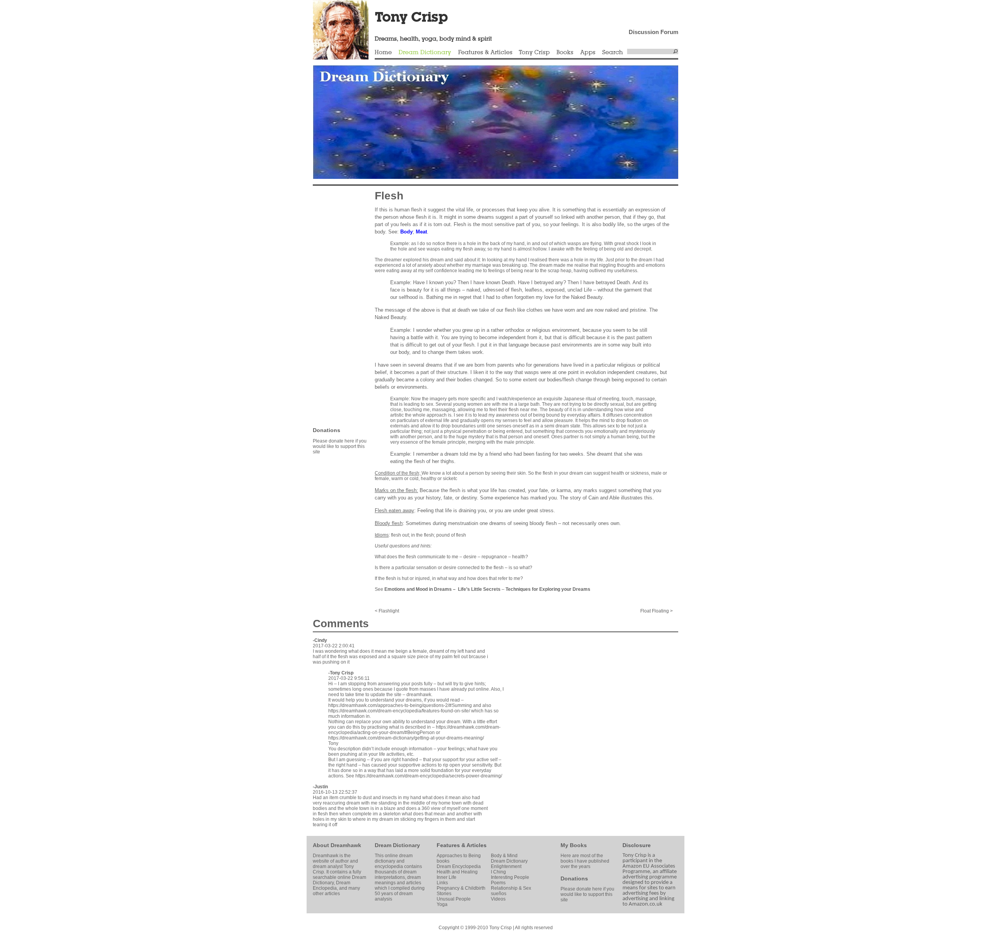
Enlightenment (506, 866)
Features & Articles (485, 52)
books (443, 861)
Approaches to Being (459, 855)
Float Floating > (656, 611)
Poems (498, 882)
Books (564, 52)
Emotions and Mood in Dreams (418, 589)
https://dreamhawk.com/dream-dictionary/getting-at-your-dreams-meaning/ (406, 738)
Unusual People (454, 899)
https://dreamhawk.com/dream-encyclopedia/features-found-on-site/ (399, 711)
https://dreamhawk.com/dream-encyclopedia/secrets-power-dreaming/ (428, 776)
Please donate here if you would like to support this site (340, 446)
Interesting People (510, 877)
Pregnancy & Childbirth (461, 888)
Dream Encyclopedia (459, 866)
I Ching (498, 872)
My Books (574, 845)
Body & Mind (504, 855)
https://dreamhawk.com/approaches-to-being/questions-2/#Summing (400, 705)
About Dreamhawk (337, 845)
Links (442, 882)
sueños (498, 893)
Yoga (442, 904)
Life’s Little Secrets (479, 589)
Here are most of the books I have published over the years (585, 861)
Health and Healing (457, 872)
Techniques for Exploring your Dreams (548, 589)
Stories (444, 893)
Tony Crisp (534, 52)
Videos (498, 899)
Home (383, 52)
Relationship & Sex (511, 888)
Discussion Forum (653, 32)
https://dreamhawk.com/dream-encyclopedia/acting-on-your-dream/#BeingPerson (414, 729)
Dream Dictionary (424, 52)
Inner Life (446, 877)
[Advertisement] (336, 306)
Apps (587, 52)
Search (612, 52)
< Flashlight (387, 611)
